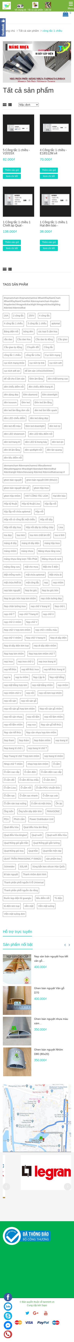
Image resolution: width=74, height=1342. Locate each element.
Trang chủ (9, 30)
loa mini (21, 535)
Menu (71, 8)
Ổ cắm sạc (9, 795)
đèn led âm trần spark (46, 410)
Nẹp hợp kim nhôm (14, 653)
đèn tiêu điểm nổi (13, 457)
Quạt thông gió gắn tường (46, 843)
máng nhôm (10, 551)
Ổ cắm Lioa (10, 787)
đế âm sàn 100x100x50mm (39, 371)
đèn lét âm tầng (12, 450)
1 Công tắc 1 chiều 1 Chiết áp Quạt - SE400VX (17, 226)
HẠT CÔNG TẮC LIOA (36, 496)
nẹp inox (8, 661)
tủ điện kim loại (12, 906)
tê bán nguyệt (11, 874)
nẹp (46, 582)
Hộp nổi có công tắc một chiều (19, 519)
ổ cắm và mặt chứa (41, 803)
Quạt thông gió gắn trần (16, 843)
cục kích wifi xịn (12, 371)
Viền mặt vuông (46, 906)
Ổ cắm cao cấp (11, 772)
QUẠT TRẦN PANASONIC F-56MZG (22, 858)
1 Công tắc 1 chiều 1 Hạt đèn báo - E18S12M (54, 226)
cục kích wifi (55, 363)
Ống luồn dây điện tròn (30, 811)
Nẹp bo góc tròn (50, 590)
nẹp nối (30, 693)
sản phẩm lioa (53, 858)
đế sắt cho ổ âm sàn (14, 378)
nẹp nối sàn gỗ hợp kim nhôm (19, 708)
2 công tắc (18, 315)
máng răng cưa (12, 567)
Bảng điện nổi (11, 331)
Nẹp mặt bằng (57, 677)
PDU (6, 819)
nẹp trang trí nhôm (53, 756)
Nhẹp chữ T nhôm (13, 764)
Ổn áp (59, 803)
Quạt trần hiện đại (52, 851)
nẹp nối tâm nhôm (53, 716)
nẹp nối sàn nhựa (13, 716)
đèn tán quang (54, 450)
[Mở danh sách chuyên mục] (71, 4)
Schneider (9, 866)
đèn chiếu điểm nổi (14, 386)
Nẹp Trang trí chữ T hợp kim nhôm (21, 756)
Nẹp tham (9, 740)
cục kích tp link (36, 363)
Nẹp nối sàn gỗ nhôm (51, 708)
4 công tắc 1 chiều (13, 323)
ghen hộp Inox (41, 488)
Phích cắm (19, 819)
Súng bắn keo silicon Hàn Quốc (48, 866)
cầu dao (8, 339)
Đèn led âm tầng (43, 402)
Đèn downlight (49, 394)
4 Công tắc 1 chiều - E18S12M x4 (53, 151)
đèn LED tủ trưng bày (36, 442)
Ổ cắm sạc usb (50, 795)
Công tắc (48, 347)
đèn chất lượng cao (58, 378)
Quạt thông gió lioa (14, 851)
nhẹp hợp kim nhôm (38, 764)
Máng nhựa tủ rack (51, 559)
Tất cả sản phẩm (35, 10)
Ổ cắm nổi (26, 787)
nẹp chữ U (48, 614)
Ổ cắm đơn (49, 780)
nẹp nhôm (58, 582)
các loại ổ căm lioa (47, 331)
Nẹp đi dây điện (58, 637)
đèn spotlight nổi (33, 450)
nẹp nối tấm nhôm (13, 724)
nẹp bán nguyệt (12, 590)
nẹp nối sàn (10, 701)
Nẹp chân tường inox (15, 606)
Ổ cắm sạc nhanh (29, 795)
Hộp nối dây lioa (12, 527)
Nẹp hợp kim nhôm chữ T (42, 653)
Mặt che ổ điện (50, 567)
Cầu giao (62, 339)
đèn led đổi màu (12, 426)
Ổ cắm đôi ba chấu (29, 780)
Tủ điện (58, 898)
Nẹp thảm (24, 740)
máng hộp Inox (52, 543)
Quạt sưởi (37, 835)
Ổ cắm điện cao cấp (51, 772)
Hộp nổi (39, 511)
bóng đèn (28, 331)
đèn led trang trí (12, 442)
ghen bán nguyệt (12, 480)
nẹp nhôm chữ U (12, 693)
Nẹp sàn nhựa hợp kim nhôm (41, 732)
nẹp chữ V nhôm (12, 637)
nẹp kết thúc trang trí (54, 669)
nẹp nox (32, 724)
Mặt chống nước (12, 574)
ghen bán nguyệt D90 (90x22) (41, 480)
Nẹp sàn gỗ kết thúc (51, 724)
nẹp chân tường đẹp (51, 598)
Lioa (60, 527)
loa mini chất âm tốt (40, 535)
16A (6, 315)
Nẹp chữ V (31, 622)
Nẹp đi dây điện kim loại (16, 645)
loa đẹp (8, 535)
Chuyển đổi (33, 347)
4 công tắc (44, 315)
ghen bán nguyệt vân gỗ (16, 488)
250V (31, 315)
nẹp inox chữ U (26, 661)
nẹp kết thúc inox (30, 669)
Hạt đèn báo (59, 496)
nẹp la (7, 677)
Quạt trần (33, 851)
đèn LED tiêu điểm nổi (40, 434)
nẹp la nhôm (21, 677)
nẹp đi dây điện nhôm (45, 645)
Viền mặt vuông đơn (14, 914)
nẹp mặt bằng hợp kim (15, 685)
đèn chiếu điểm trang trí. (41, 386)
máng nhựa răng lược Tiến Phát (20, 559)
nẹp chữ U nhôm (12, 622)
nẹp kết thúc (10, 669)
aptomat (55, 323)
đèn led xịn (57, 442)
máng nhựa (27, 551)
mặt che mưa (31, 567)
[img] (20, 6)
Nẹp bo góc (31, 590)
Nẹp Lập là (39, 677)
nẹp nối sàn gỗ (28, 701)
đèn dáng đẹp (11, 394)
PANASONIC (53, 811)
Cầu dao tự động (44, 339)
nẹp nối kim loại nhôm (50, 693)
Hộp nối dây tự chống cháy (40, 527)
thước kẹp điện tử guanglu (17, 898)
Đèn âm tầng (36, 378)
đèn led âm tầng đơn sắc (17, 410)
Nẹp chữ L (60, 606)
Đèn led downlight (35, 426)
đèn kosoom (10, 402)
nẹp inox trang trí (47, 661)
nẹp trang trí (61, 740)
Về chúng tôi (20, 10)
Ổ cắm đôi (9, 780)
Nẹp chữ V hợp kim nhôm (17, 630)
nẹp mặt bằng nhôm (42, 685)
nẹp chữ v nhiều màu (46, 630)
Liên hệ (48, 10)
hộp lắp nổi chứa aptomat (17, 511)
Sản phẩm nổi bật (18, 944)
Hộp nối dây (46, 519)
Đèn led (26, 402)
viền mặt (28, 906)
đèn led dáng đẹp (39, 418)
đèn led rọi (54, 426)
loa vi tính (60, 535)
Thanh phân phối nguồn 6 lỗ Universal (24, 882)
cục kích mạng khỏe (14, 363)
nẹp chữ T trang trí (28, 614)
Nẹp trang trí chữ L (13, 748)
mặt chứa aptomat (35, 574)
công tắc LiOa (33, 355)
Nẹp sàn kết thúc (12, 732)
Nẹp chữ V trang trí (35, 637)
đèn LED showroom (14, 434)
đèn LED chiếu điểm (14, 418)
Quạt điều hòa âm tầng (35, 827)
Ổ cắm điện (30, 772)
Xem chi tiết (12, 176)
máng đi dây (10, 543)
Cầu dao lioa (24, 339)
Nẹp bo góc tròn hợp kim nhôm (20, 598)
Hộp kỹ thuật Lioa (31, 503)
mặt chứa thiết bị (12, 582)
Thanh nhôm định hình (34, 874)
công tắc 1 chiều (12, 355)
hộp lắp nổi (50, 503)
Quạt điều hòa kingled (15, 835)
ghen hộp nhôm (12, 496)
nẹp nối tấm (33, 716)
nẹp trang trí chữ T (37, 748)
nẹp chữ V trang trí (40, 606)
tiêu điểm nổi (43, 898)
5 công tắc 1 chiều (37, 323)
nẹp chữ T (9, 614)
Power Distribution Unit (41, 819)
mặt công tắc (32, 582)
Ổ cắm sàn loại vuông (15, 803)
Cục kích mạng (52, 355)
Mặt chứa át (55, 574)
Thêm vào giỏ (12, 170)
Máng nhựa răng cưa (49, 551)
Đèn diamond (30, 394)
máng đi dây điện (30, 543)
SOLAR (23, 866)
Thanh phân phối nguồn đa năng (21, 890)
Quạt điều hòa (11, 827)
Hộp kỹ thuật (10, 503)
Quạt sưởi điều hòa (57, 835)
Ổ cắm (56, 764)
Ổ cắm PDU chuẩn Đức (48, 787)
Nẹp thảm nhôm (42, 740)
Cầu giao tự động (13, 347)
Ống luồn (8, 811)
